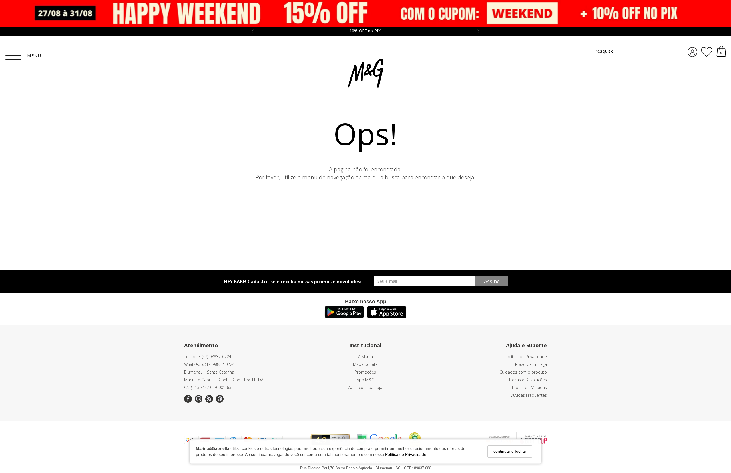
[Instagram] (198, 399)
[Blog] (209, 399)
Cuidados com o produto (523, 372)
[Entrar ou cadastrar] (692, 52)
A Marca (365, 356)
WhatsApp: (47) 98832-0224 (209, 364)
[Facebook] (188, 399)
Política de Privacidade (405, 454)
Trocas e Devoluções (528, 379)
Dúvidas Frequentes (528, 395)
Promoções (365, 372)
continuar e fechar (509, 451)
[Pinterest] (220, 399)
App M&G (365, 379)
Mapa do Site (365, 364)
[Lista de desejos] (706, 52)
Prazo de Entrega (531, 364)
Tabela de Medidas (529, 387)
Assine (492, 281)
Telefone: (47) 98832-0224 (207, 356)
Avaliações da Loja (365, 387)
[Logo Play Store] (344, 316)
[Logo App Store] (387, 316)
